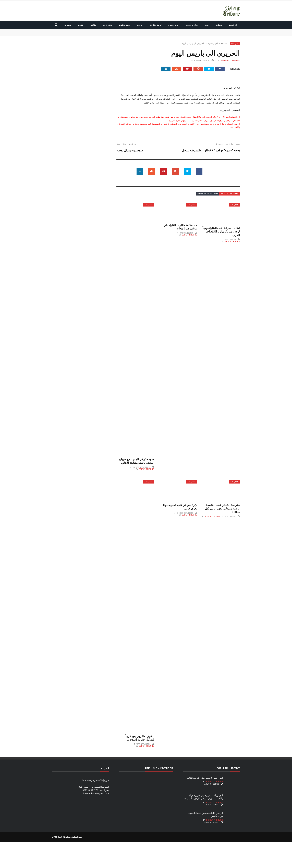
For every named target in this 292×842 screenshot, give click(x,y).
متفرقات (107, 24)
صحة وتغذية (124, 24)
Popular (222, 768)
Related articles (229, 193)
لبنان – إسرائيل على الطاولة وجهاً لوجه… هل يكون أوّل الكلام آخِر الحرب (221, 231)
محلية (219, 24)
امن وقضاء (173, 24)
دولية (206, 24)
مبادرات (67, 24)
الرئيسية (233, 24)
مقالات (93, 24)
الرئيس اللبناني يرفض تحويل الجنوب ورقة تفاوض (205, 814)
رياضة (140, 24)
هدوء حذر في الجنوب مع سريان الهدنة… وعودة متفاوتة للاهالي (136, 460)
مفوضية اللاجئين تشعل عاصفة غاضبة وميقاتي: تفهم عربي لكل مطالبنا (222, 508)
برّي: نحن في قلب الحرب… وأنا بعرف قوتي (180, 506)
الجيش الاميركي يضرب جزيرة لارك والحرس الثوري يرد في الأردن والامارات (206, 33)
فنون (80, 24)
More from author (208, 193)
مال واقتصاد (192, 24)
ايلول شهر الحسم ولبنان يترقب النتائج (223, 30)
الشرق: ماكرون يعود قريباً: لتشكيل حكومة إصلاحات (139, 737)
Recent (235, 768)
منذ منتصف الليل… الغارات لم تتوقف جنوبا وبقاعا (180, 226)
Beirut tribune (230, 60)
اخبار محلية (234, 44)
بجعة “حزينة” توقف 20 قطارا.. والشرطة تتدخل (211, 150)
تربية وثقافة (156, 24)
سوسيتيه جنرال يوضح (129, 150)
